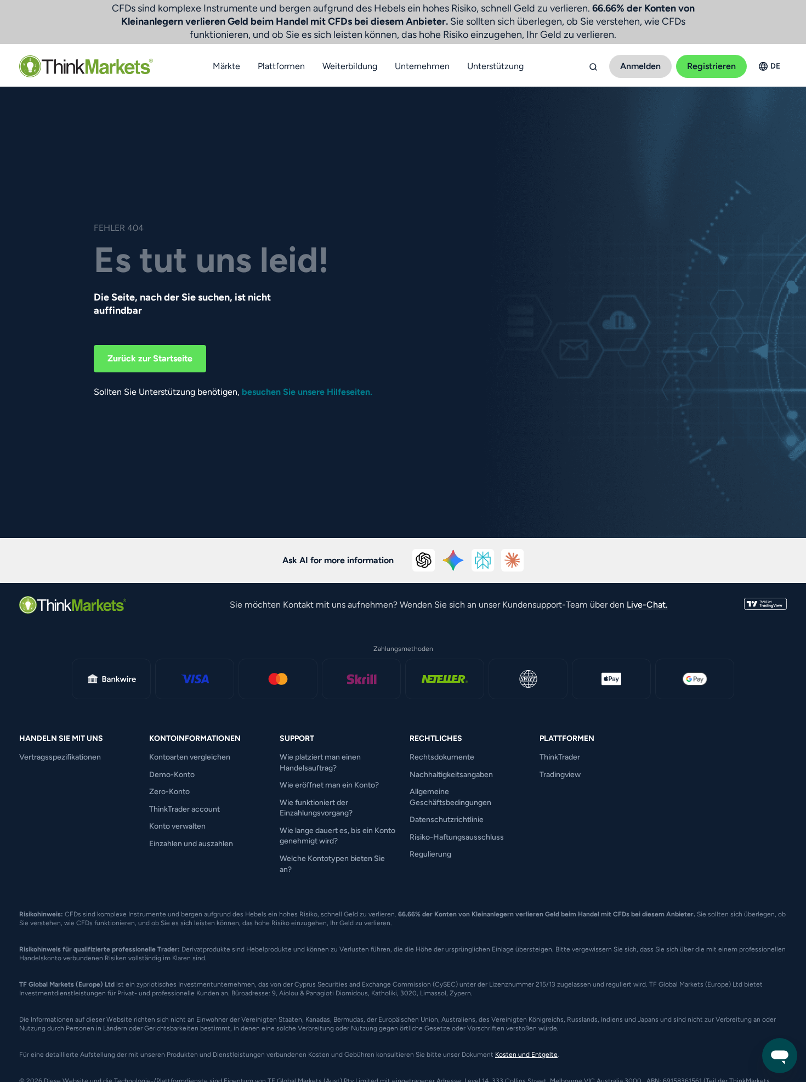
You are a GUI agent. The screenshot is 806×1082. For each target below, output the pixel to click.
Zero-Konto (169, 791)
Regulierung (430, 854)
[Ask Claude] (512, 560)
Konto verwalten (177, 826)
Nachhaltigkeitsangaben (451, 774)
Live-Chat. (647, 604)
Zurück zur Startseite (149, 358)
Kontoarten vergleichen (189, 757)
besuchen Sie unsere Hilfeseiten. (307, 392)
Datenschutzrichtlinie (447, 819)
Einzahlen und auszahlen (191, 843)
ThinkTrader (560, 757)
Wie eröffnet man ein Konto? (329, 785)
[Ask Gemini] (453, 560)
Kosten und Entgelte (526, 1054)
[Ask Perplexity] (483, 560)
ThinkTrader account (184, 809)
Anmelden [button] (640, 66)
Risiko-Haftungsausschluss (457, 837)
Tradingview (560, 774)
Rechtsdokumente (442, 757)
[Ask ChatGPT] (423, 560)
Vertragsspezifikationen (60, 757)
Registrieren (711, 66)
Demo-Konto (172, 774)
